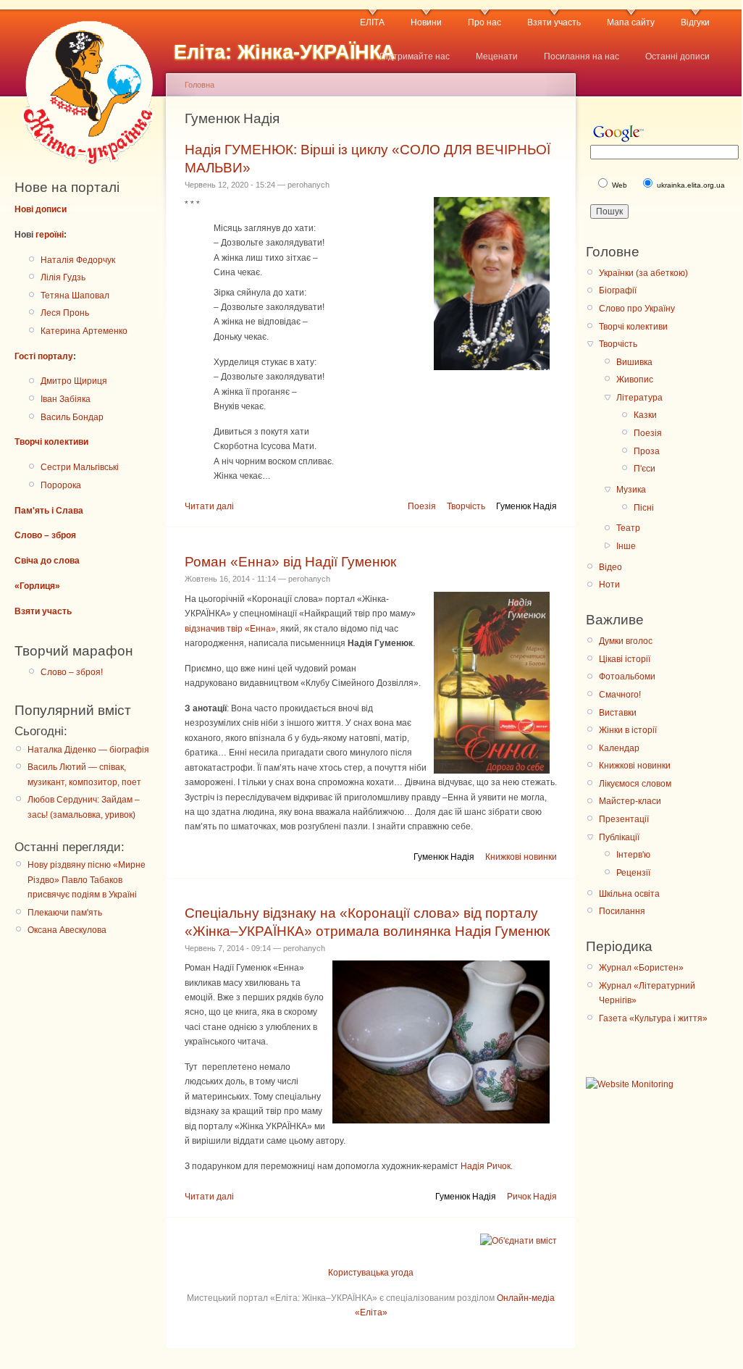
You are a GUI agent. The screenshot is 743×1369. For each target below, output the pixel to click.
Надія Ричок (486, 1166)
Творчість (466, 506)
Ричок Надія (532, 1197)
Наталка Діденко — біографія (88, 750)
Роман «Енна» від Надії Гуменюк (290, 561)
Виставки (618, 713)
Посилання (622, 911)
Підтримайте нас (414, 56)
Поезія (422, 506)
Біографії (618, 290)
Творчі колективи (51, 442)
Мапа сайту (631, 22)
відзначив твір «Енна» (230, 629)
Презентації (624, 819)
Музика (631, 490)
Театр (628, 528)
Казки (645, 415)
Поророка (61, 485)
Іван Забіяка (66, 399)
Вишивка (634, 362)
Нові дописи (40, 209)
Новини (426, 22)
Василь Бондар (72, 417)
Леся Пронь (65, 313)
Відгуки (695, 22)
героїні (49, 235)
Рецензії (633, 873)
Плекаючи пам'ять (65, 913)
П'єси (644, 469)
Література (639, 398)
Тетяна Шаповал (75, 295)
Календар (619, 748)
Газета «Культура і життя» (653, 1018)
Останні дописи (677, 56)
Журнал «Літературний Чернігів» (647, 993)
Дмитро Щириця (74, 381)
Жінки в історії (628, 730)
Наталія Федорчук (78, 260)
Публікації (619, 837)
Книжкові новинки (521, 857)
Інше (626, 546)
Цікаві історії (624, 659)
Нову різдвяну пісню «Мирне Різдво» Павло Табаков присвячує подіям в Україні (87, 880)
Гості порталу (43, 356)
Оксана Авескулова (67, 930)
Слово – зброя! (72, 672)
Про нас (484, 22)
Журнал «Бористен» (641, 968)
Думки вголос (625, 641)
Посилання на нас (581, 56)
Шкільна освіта (629, 894)
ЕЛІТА (372, 22)
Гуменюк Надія (526, 506)
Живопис (634, 379)
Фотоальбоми (627, 676)
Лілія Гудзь (63, 277)
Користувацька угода (371, 1273)
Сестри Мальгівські (80, 467)
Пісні (644, 508)
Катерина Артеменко (84, 331)
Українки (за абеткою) (643, 273)
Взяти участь (554, 22)
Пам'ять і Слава (48, 511)
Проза (647, 451)
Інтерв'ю (633, 855)
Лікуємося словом (635, 784)
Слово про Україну (637, 308)
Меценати (497, 56)
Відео (610, 567)
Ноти (609, 584)
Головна (199, 84)
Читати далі (209, 506)
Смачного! (620, 695)
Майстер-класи (630, 801)
